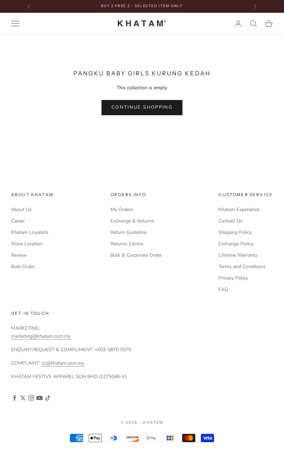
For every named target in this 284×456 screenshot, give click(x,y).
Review (19, 255)
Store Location (27, 243)
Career (18, 221)
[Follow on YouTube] (39, 397)
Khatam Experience (239, 209)
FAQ (223, 289)
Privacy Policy (233, 278)
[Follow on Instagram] (31, 397)
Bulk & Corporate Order (136, 255)
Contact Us (230, 221)
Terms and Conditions (242, 266)
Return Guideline (128, 232)
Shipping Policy (235, 232)
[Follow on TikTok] (47, 397)
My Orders (121, 209)
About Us (21, 209)
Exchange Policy (236, 243)
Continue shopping (142, 107)
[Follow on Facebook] (14, 397)
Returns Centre (126, 243)
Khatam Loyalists (29, 232)
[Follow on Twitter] (22, 397)
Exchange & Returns (132, 221)
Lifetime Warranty (238, 255)
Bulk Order (23, 266)
